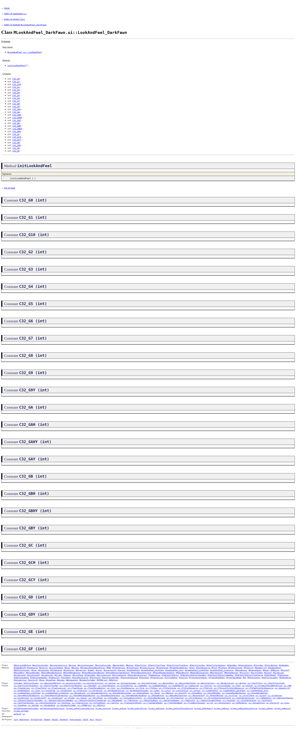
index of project (14, 19)
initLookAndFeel (16, 65)
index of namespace (15, 13)
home (7, 8)
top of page (9, 188)
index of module (25, 24)
